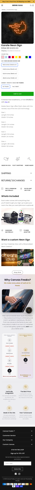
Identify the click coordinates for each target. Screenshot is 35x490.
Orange (19, 57)
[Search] (31, 5)
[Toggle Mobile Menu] (3, 5)
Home (3, 9)
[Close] (33, 1)
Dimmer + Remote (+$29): (12, 82)
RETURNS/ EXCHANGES (13, 180)
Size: (10, 61)
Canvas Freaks (11, 479)
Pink (2, 57)
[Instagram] (19, 473)
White (23, 57)
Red (12, 57)
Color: (4, 54)
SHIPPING (6, 173)
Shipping (3, 51)
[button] (17, 272)
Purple (9, 57)
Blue (30, 57)
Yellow (16, 57)
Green (26, 57)
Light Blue (6, 57)
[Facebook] (16, 473)
